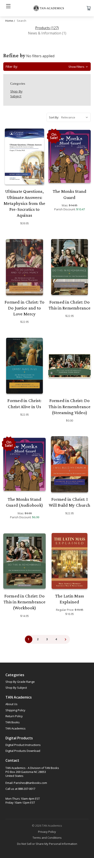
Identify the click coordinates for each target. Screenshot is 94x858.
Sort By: (54, 117)
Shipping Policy (15, 710)
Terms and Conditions (47, 838)
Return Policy (14, 716)
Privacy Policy (47, 832)
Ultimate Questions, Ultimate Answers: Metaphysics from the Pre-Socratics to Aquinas (24, 203)
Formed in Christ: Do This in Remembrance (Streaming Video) (70, 406)
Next (65, 639)
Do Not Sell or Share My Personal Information (47, 844)
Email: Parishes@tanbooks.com (26, 783)
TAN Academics (15, 728)
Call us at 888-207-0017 (20, 789)
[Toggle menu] (8, 8)
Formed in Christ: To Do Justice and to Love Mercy (24, 308)
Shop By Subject (16, 688)
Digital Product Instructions (23, 745)
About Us (11, 704)
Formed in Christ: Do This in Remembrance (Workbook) (24, 602)
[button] (47, 66)
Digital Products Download (22, 751)
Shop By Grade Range (20, 682)
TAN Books (12, 722)
